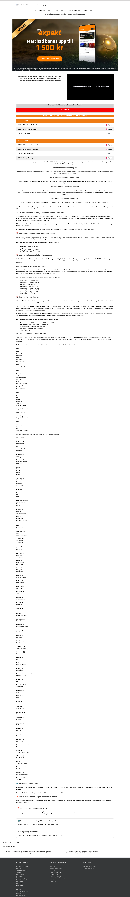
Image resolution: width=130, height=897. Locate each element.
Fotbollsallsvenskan (55, 879)
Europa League (54, 874)
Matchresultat (20, 874)
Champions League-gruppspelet (34, 237)
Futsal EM (52, 870)
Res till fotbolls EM (21, 879)
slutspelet (39, 82)
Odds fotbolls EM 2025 (89, 867)
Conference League (55, 876)
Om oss (18, 889)
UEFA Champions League (31, 216)
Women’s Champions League (58, 878)
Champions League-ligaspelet (42, 337)
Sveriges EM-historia (22, 891)
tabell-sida (63, 344)
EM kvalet (19, 883)
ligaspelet (48, 80)
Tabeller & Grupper (21, 870)
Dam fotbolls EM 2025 (22, 867)
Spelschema (19, 868)
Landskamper (20, 893)
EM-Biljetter (19, 881)
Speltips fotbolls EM (88, 868)
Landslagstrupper (21, 878)
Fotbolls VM (53, 881)
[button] (95, 10)
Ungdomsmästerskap (56, 868)
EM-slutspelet (20, 876)
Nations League (54, 867)
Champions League (55, 872)
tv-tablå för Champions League (28, 793)
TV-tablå (18, 872)
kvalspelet (50, 78)
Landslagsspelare (21, 895)
